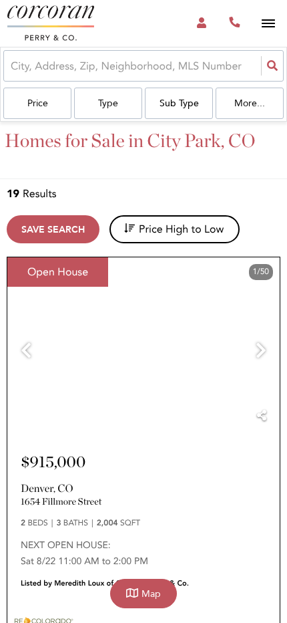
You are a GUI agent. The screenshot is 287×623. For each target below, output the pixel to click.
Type (108, 103)
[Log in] (201, 23)
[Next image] (261, 352)
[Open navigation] (268, 24)
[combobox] (12, 66)
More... (249, 103)
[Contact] (194, 419)
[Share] (261, 415)
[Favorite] (229, 419)
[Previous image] (26, 352)
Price (37, 103)
